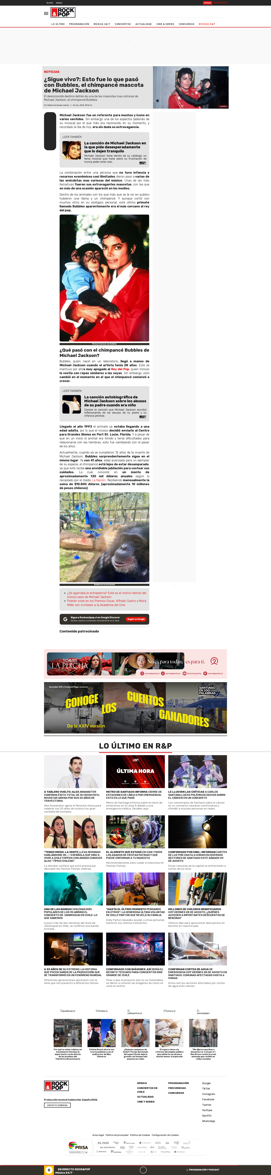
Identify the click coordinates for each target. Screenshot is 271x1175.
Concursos (186, 24)
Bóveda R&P (207, 24)
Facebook (207, 1099)
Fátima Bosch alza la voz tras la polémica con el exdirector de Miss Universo (101, 1053)
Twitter (206, 1104)
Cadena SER (158, 1143)
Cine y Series (146, 1101)
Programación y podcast (204, 1170)
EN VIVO (50, 3)
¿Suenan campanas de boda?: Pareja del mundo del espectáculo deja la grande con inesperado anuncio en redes (135, 1054)
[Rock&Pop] (63, 12)
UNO (122, 1147)
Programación (79, 24)
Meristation (178, 1155)
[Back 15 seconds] (136, 1170)
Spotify (206, 1115)
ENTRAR (207, 3)
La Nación (98, 480)
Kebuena (187, 1147)
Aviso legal (98, 1135)
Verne (168, 1147)
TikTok (205, 1088)
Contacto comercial (57, 1105)
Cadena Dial (176, 1147)
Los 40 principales (117, 1143)
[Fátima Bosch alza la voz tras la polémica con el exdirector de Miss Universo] (102, 1033)
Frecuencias (177, 1088)
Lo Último (58, 24)
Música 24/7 (102, 24)
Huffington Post (107, 1147)
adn (176, 1143)
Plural (129, 1155)
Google (206, 1083)
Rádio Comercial (190, 1155)
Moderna (115, 1155)
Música (142, 1083)
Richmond (101, 1155)
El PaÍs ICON (141, 1155)
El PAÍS (103, 1143)
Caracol (187, 1143)
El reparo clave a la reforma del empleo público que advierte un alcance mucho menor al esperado (169, 1053)
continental (152, 1147)
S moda (152, 1155)
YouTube (206, 1110)
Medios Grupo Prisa (78, 1152)
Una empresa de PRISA (78, 1145)
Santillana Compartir (145, 1143)
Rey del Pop (119, 369)
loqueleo (164, 1155)
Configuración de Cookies (165, 1135)
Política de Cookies (140, 1135)
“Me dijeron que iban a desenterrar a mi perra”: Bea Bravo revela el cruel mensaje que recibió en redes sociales (203, 1054)
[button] (119, 1165)
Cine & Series (165, 24)
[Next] (156, 1170)
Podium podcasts (101, 1151)
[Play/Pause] (143, 1170)
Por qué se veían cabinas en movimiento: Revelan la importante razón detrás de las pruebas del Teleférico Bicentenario (68, 1054)
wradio (130, 1147)
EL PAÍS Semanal (160, 1147)
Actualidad (144, 24)
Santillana (130, 1143)
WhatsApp (208, 1121)
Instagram (208, 1094)
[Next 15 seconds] (150, 1170)
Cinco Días (141, 1147)
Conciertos (123, 24)
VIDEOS (59, 3)
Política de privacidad (117, 1135)
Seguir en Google (136, 619)
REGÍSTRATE (220, 2)
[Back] (129, 1170)
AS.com (167, 1143)
